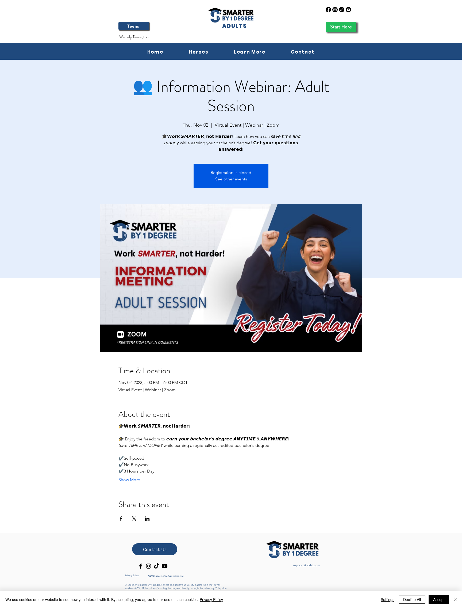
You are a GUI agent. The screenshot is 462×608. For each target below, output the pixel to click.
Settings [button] (387, 599)
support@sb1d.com (306, 565)
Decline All (412, 599)
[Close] (455, 599)
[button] (249, 52)
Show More (129, 479)
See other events (231, 179)
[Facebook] (328, 9)
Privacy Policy (211, 599)
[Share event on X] (134, 518)
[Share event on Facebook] (121, 518)
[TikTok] (341, 9)
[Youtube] (348, 9)
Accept (439, 599)
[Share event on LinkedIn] (147, 518)
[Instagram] (335, 9)
